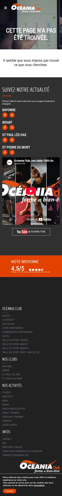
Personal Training (12, 416)
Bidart (6, 370)
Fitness (6, 392)
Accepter (9, 491)
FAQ (4, 443)
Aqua (5, 400)
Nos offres (8, 324)
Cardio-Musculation (13, 408)
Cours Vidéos (9, 425)
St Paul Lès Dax (11, 374)
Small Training (10, 412)
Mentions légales (12, 447)
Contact (7, 439)
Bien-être (7, 396)
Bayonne (7, 366)
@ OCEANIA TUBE (36, 231)
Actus (5, 336)
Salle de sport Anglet (15, 344)
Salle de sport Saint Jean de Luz (21, 352)
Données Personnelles (15, 455)
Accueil (6, 315)
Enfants (7, 420)
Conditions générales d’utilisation (22, 451)
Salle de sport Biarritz (15, 348)
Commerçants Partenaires (17, 332)
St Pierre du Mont (12, 378)
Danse (5, 404)
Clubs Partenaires (12, 328)
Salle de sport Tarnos (15, 340)
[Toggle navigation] (5, 8)
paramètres (39, 485)
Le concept (8, 319)
